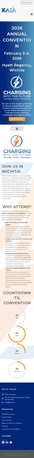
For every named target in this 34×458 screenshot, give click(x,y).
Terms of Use (6, 420)
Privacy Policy (7, 417)
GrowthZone (24, 455)
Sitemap (5, 426)
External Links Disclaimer (11, 429)
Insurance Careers (8, 414)
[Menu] (32, 14)
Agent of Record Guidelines (12, 423)
